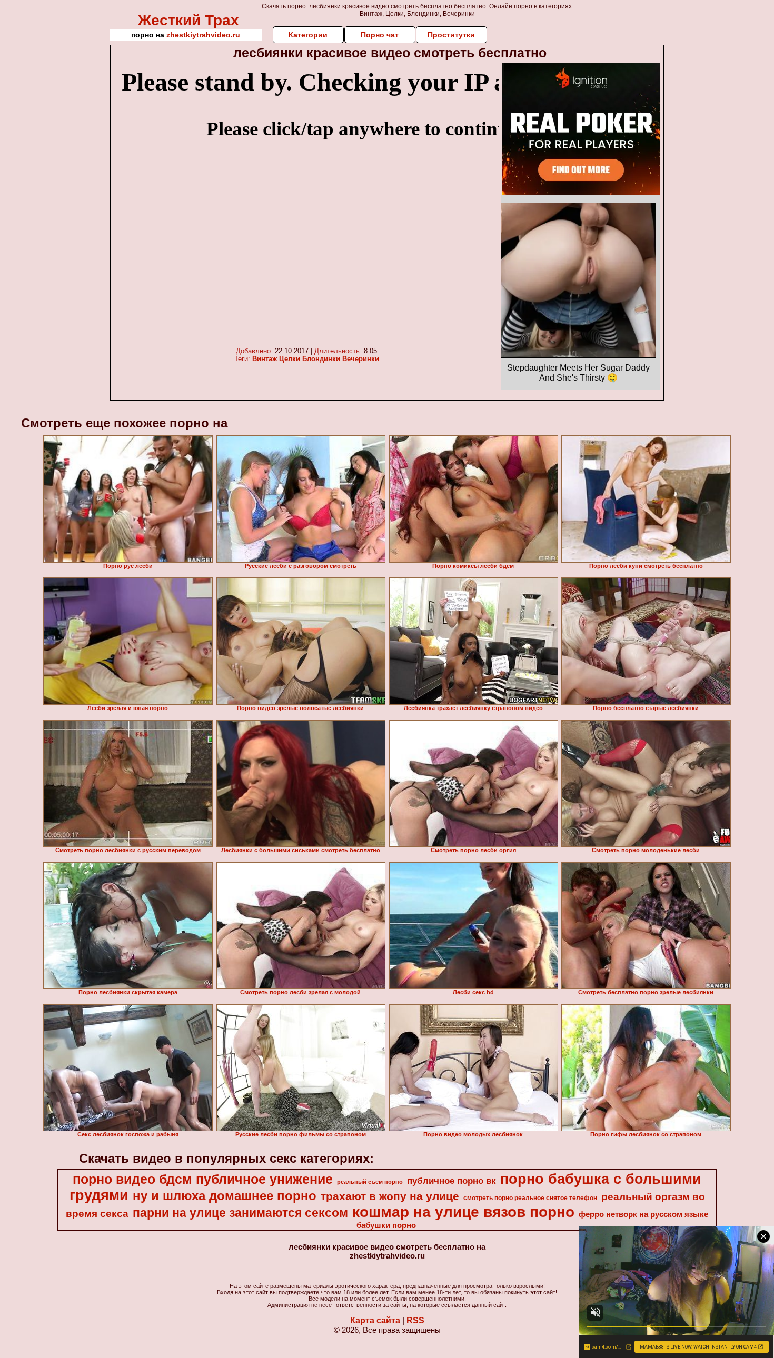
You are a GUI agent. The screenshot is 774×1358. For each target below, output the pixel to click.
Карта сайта (375, 1320)
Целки (289, 359)
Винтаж (264, 359)
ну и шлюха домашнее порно (224, 1196)
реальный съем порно (370, 1182)
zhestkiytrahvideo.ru (203, 35)
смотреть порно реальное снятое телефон (530, 1198)
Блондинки (321, 359)
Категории (308, 35)
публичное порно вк (451, 1180)
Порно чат (380, 35)
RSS (415, 1320)
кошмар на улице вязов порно (463, 1212)
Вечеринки (360, 359)
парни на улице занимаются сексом (240, 1213)
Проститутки (451, 35)
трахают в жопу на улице (390, 1196)
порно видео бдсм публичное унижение (203, 1179)
